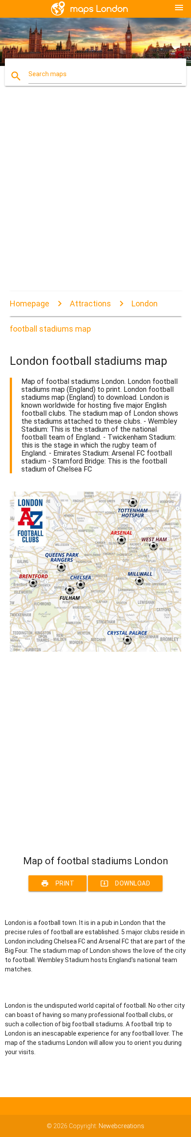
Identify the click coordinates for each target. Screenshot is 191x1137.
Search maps (47, 73)
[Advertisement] (95, 196)
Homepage (29, 303)
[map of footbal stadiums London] (96, 649)
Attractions (90, 303)
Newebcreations (121, 1125)
